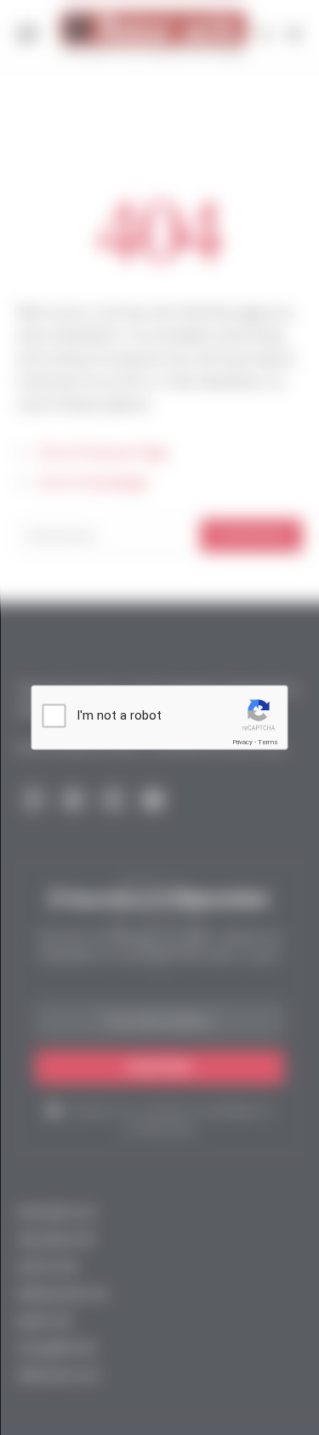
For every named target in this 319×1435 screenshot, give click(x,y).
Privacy (242, 742)
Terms (268, 742)
